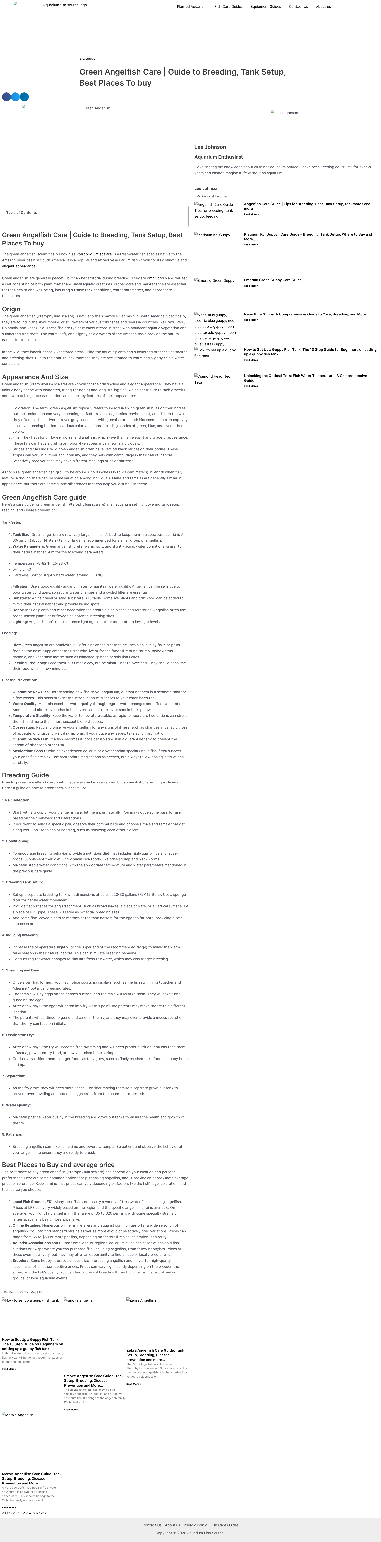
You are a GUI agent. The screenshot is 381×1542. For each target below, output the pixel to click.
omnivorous (157, 278)
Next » (41, 1513)
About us (323, 6)
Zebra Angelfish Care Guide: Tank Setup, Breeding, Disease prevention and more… (155, 1355)
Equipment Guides (266, 6)
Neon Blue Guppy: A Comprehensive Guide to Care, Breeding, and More (305, 314)
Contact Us (298, 6)
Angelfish (87, 59)
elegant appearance (18, 266)
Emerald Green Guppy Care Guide (273, 280)
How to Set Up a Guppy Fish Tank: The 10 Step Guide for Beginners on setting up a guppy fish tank (32, 1344)
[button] (6, 96)
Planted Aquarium (192, 6)
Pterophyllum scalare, (95, 254)
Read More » (9, 1368)
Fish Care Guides (229, 6)
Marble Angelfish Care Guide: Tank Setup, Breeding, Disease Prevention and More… (32, 1478)
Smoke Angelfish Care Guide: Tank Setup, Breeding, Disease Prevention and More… (94, 1380)
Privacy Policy (195, 1525)
